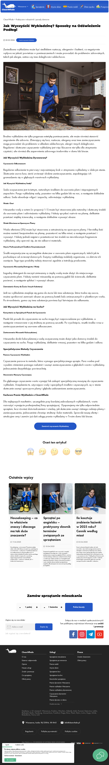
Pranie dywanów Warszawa (60, 683)
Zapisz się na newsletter (15, 620)
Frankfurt (56, 713)
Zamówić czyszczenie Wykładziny (26, 40)
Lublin (95, 711)
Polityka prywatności (9, 755)
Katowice (88, 711)
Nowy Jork (35, 715)
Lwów (83, 713)
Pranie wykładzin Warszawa (60, 686)
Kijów (78, 713)
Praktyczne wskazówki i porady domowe (32, 19)
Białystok (25, 713)
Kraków (54, 711)
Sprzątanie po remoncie (58, 660)
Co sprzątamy (27, 675)
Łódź (75, 711)
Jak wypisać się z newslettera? (17, 633)
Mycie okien (54, 668)
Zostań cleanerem (83, 657)
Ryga (89, 713)
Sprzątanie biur (55, 671)
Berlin (32, 713)
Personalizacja (18, 755)
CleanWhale (8, 19)
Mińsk (94, 713)
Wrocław (61, 711)
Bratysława (26, 715)
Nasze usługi (26, 668)
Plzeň (73, 713)
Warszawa (46, 711)
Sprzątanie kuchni (56, 675)
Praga (63, 713)
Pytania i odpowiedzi (29, 660)
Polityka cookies (71, 731)
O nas (24, 657)
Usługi (53, 652)
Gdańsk (69, 711)
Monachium (47, 713)
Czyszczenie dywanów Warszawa (58, 695)
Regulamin (29, 731)
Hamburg (38, 713)
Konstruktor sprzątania (57, 679)
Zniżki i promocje (28, 671)
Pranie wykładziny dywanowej (61, 690)
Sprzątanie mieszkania (58, 657)
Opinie (24, 664)
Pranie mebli (54, 664)
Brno (68, 713)
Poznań (81, 711)
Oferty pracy (26, 679)
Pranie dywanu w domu (58, 700)
